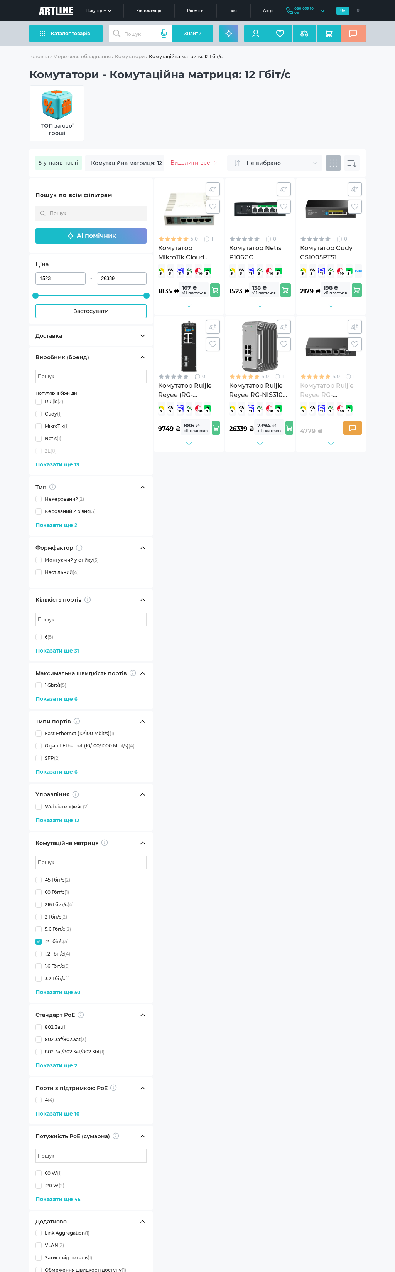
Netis (53, 438)
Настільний (62, 572)
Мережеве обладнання (82, 56)
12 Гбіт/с (57, 941)
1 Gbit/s (55, 685)
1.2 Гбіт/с (57, 954)
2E (51, 451)
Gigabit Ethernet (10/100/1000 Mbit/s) (90, 746)
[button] (91, 236)
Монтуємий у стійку (72, 560)
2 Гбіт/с (56, 917)
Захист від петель (68, 1257)
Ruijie (54, 401)
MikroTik (57, 426)
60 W (53, 1173)
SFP (52, 758)
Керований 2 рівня (70, 511)
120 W (54, 1185)
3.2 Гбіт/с (57, 978)
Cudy (53, 414)
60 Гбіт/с (57, 892)
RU (359, 11)
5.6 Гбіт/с (58, 929)
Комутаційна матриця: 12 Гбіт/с (186, 56)
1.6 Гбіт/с (57, 966)
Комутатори (130, 56)
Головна (39, 56)
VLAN (54, 1245)
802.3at (56, 1027)
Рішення (195, 10)
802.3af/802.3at (65, 1039)
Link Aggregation (67, 1233)
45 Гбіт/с (57, 880)
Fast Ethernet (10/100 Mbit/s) (79, 733)
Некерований (64, 499)
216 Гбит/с (59, 904)
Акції (268, 10)
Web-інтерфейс (67, 806)
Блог (233, 10)
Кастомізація (149, 10)
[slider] (35, 296)
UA (342, 11)
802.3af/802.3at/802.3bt (75, 1052)
